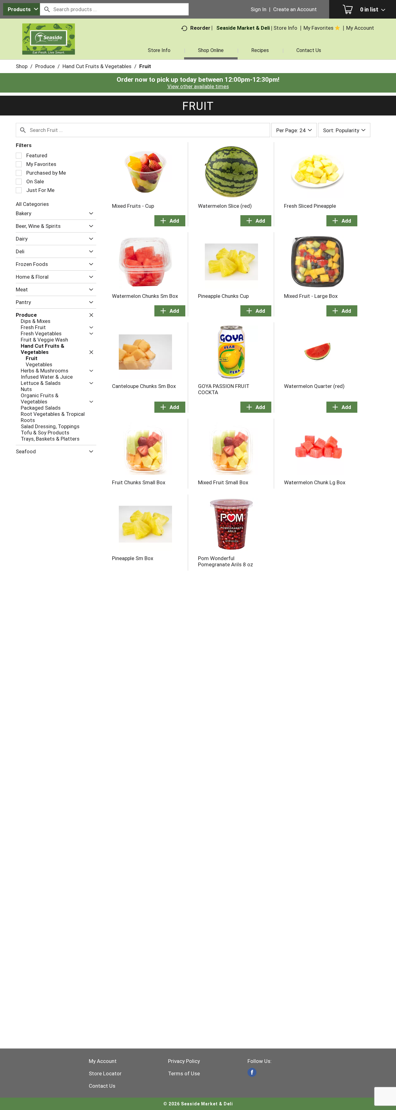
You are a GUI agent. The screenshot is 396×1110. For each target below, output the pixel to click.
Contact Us (102, 1086)
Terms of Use (184, 1073)
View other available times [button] (198, 86)
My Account (103, 1061)
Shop (22, 66)
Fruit (145, 66)
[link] (252, 1072)
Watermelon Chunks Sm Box (145, 296)
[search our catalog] (47, 9)
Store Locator (105, 1073)
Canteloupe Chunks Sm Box (144, 386)
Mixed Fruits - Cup (133, 206)
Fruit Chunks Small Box (138, 482)
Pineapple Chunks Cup (223, 296)
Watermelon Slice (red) (225, 206)
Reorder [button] (200, 28)
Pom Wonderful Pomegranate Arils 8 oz (225, 561)
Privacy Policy (184, 1061)
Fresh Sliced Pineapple (310, 206)
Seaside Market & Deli (243, 28)
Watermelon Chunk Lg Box (314, 482)
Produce (45, 66)
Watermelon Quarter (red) (314, 386)
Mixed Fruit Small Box (223, 482)
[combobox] (21, 9)
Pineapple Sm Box (132, 558)
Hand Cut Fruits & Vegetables (96, 66)
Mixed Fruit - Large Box (311, 296)
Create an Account (295, 9)
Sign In (258, 9)
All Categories (32, 204)
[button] (89, 213)
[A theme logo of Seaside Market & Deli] (48, 46)
